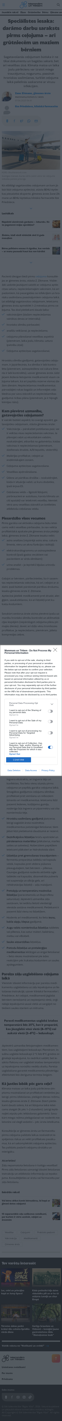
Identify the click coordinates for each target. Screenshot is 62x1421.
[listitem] (31, 704)
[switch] (50, 711)
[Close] (56, 651)
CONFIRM (18, 760)
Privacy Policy (48, 770)
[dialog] (31, 710)
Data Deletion (14, 770)
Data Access (31, 770)
